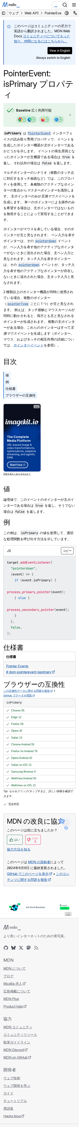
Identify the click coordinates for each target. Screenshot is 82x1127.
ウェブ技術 (11, 1078)
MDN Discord (13, 1050)
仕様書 (10, 388)
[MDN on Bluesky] (13, 947)
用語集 (8, 1108)
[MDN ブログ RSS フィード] (36, 947)
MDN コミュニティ (17, 1027)
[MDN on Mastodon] (28, 947)
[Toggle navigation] (74, 5)
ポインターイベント (28, 345)
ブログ (8, 976)
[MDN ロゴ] (12, 927)
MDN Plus (11, 999)
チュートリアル (15, 1101)
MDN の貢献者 (39, 862)
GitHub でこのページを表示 (28, 874)
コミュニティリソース (20, 1035)
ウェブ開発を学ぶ (16, 1086)
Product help (13, 1006)
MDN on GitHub (15, 1057)
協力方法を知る (18, 849)
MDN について (14, 968)
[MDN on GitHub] (5, 947)
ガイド (8, 1093)
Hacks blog (12, 1116)
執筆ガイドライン (16, 1042)
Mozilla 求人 (12, 984)
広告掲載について (16, 991)
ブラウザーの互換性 (20, 395)
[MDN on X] (21, 947)
